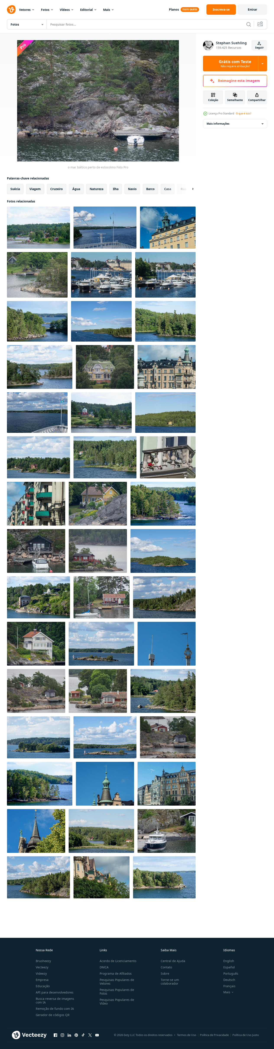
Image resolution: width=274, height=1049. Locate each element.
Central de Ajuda (173, 961)
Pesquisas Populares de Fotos (117, 991)
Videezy (41, 973)
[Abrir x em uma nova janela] (90, 1035)
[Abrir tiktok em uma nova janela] (83, 1035)
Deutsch (229, 980)
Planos (174, 9)
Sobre (165, 973)
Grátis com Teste (235, 63)
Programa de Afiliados (116, 973)
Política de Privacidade (214, 1035)
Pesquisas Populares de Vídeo (117, 1001)
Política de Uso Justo (245, 1035)
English (228, 961)
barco (150, 189)
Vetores (25, 10)
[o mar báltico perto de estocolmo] (38, 228)
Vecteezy (42, 967)
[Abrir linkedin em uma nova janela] (69, 1035)
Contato (166, 967)
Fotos (45, 10)
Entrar (252, 9)
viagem (35, 189)
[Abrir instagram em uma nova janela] (62, 1035)
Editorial (86, 10)
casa (167, 189)
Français (229, 986)
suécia (15, 189)
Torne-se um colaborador (170, 981)
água (76, 189)
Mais (106, 10)
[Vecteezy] (11, 9)
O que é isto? (243, 113)
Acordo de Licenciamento (118, 961)
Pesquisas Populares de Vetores (117, 981)
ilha (115, 189)
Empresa (42, 980)
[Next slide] (189, 189)
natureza (96, 189)
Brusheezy (43, 961)
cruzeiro (56, 189)
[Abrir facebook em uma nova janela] (55, 1035)
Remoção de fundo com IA (55, 1009)
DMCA (104, 967)
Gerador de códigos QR (53, 1015)
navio (132, 189)
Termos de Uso (186, 1035)
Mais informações (218, 123)
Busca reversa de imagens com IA (55, 1000)
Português (230, 973)
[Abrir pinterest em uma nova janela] (76, 1035)
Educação (43, 986)
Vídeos (65, 10)
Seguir (259, 47)
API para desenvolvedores (54, 992)
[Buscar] (248, 24)
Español (229, 967)
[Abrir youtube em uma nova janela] (97, 1035)
